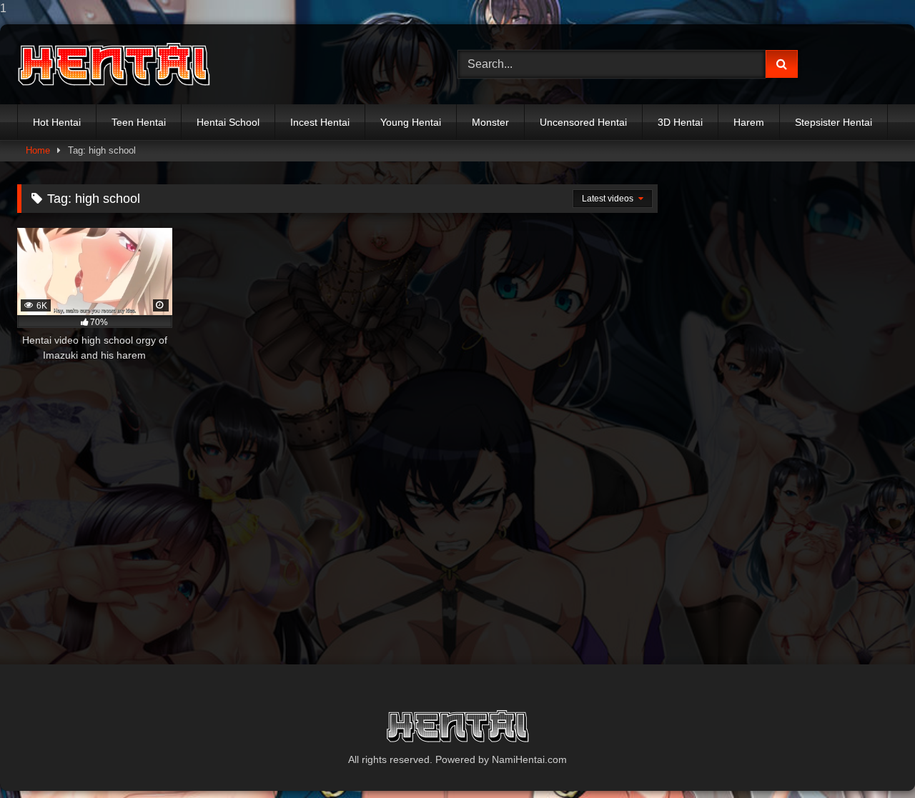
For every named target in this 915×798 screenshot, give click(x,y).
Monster (490, 122)
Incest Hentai (320, 122)
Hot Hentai (57, 122)
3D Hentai (680, 122)
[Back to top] (870, 758)
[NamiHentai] (113, 64)
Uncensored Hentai (583, 122)
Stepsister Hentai (833, 122)
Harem (748, 122)
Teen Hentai (139, 122)
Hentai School (228, 122)
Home (38, 150)
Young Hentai (410, 122)
